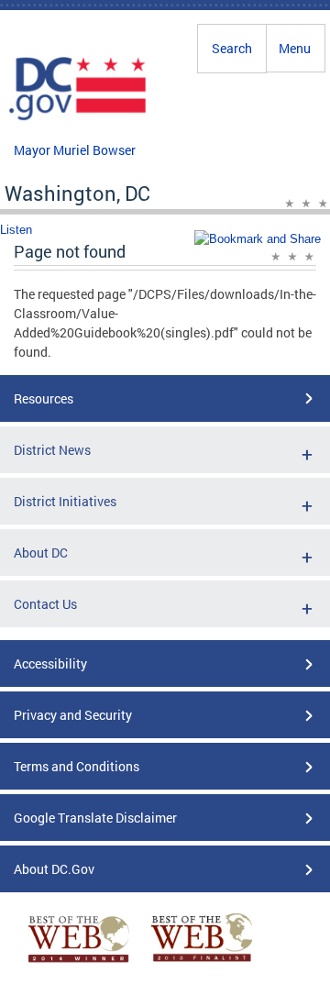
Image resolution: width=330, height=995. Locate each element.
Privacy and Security (73, 715)
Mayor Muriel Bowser (75, 150)
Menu (295, 48)
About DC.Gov (54, 869)
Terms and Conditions (76, 766)
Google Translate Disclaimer (95, 817)
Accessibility (50, 663)
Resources (43, 398)
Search (232, 48)
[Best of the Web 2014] (79, 962)
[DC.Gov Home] (78, 117)
